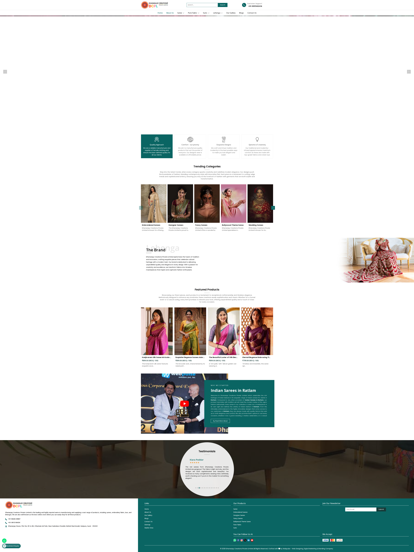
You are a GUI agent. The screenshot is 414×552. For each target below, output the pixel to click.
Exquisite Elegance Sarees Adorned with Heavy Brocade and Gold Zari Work (190, 357)
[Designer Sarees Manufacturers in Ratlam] (180, 203)
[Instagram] (241, 540)
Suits (205, 13)
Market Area (148, 528)
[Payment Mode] (332, 540)
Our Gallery (230, 13)
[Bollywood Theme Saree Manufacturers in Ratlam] (233, 203)
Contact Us (251, 13)
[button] (273, 208)
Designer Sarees (176, 225)
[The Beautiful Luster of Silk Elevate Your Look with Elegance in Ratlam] (224, 331)
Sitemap (147, 525)
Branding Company (325, 549)
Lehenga (217, 13)
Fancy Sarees (201, 225)
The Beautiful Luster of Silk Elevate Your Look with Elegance (224, 357)
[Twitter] (245, 540)
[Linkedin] (248, 540)
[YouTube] (252, 540)
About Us (170, 13)
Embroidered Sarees (151, 225)
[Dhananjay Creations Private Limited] (154, 5)
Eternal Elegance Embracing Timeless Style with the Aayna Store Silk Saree (257, 357)
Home (160, 13)
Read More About (221, 421)
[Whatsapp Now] (4, 541)
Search (222, 5)
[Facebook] (238, 540)
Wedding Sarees (256, 225)
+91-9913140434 (255, 6)
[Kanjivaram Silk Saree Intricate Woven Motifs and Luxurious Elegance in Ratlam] (157, 331)
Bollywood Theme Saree (233, 225)
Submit (381, 509)
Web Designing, (297, 549)
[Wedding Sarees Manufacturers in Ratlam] (260, 203)
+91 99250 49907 (14, 519)
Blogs (241, 13)
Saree (179, 13)
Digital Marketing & (311, 549)
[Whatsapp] (234, 540)
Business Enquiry (12, 546)
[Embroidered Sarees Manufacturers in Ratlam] (153, 203)
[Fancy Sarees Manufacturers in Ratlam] (207, 203)
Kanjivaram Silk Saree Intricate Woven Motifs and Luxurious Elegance (157, 357)
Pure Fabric (192, 13)
